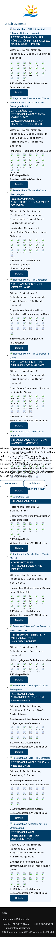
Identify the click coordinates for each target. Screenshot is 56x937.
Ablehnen (34, 483)
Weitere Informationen (22, 488)
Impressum (39, 488)
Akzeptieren (11, 483)
